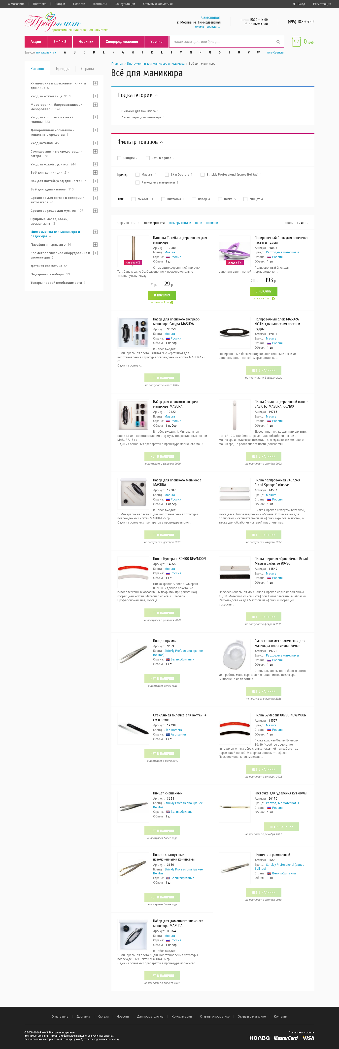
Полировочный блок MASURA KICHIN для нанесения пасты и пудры (277, 324)
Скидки (60, 4)
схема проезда (206, 26)
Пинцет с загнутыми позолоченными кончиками (174, 857)
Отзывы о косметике (158, 4)
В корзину (162, 295)
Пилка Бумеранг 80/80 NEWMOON (280, 715)
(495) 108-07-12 (301, 21)
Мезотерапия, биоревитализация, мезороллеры (58, 107)
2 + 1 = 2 (59, 42)
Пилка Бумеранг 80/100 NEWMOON (179, 558)
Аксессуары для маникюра (142, 117)
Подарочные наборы (50, 274)
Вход (301, 4)
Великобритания (182, 659)
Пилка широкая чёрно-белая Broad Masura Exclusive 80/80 (281, 561)
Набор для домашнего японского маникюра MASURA (178, 923)
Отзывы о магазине (252, 1016)
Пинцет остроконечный (272, 854)
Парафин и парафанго (51, 244)
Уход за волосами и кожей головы (52, 119)
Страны (87, 68)
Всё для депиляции (50, 172)
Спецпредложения (122, 42)
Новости (79, 4)
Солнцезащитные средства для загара (56, 154)
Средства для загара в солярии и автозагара (57, 200)
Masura (170, 252)
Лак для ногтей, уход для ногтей (58, 181)
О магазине (16, 4)
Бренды (62, 68)
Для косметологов (150, 1016)
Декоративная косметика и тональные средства (52, 132)
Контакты (100, 4)
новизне (212, 223)
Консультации (125, 4)
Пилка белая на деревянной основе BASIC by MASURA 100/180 (281, 404)
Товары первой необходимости (58, 283)
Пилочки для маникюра (140, 111)
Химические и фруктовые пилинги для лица (58, 85)
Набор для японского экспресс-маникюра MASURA (177, 404)
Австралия (178, 734)
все (275, 52)
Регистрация (322, 4)
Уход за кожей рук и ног (53, 164)
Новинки (86, 42)
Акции (36, 42)
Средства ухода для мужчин (57, 210)
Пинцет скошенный (167, 793)
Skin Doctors (173, 730)
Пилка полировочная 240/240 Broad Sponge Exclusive (277, 482)
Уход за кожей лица (51, 96)
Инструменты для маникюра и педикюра (55, 234)
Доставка (39, 4)
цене (198, 223)
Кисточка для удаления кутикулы (281, 793)
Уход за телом (45, 143)
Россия (176, 257)
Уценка (156, 42)
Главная (117, 63)
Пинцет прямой (164, 641)
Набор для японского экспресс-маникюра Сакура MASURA (177, 321)
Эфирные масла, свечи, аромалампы (49, 221)
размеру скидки (180, 223)
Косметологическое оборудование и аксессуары (60, 255)
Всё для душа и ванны (52, 189)
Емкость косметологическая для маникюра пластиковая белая (280, 643)
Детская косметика (49, 266)
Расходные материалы (282, 252)
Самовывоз (211, 17)
